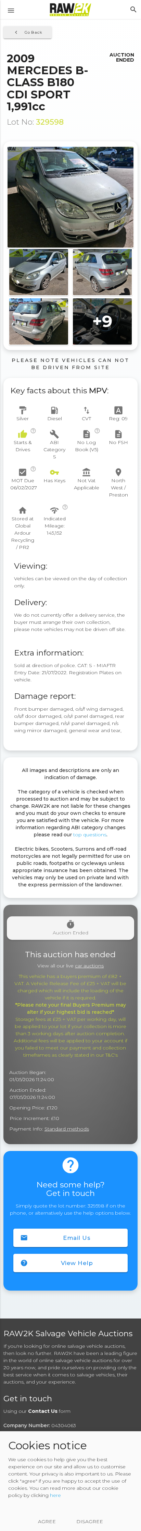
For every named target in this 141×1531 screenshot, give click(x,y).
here (55, 1495)
